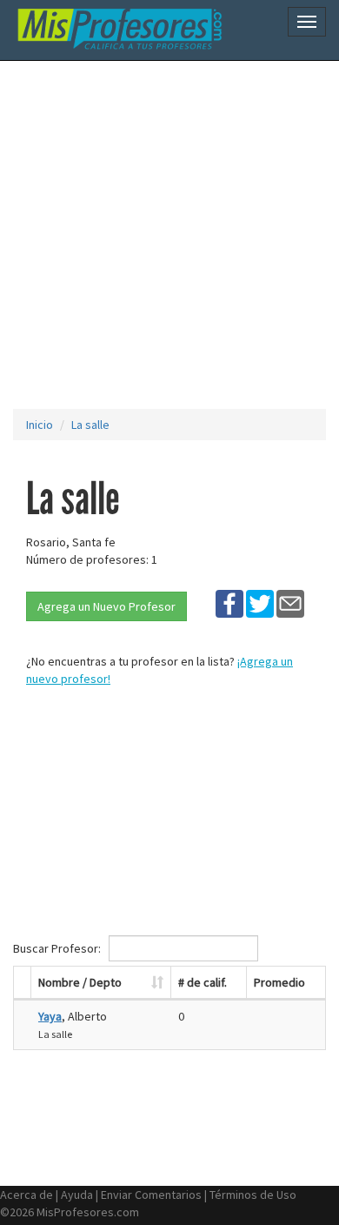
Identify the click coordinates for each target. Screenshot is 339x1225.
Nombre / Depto (80, 982)
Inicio (39, 424)
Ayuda (77, 1194)
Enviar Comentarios (151, 1194)
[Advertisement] (169, 235)
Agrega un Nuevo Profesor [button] (106, 606)
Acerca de (26, 1194)
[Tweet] (260, 603)
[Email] (290, 603)
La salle (90, 424)
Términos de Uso (252, 1194)
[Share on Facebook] (229, 603)
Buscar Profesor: (58, 948)
